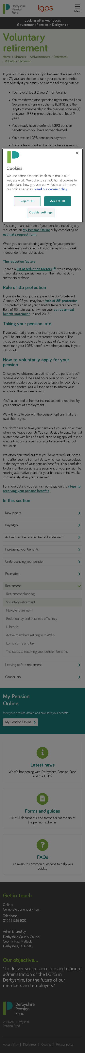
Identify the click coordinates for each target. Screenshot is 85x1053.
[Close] (77, 153)
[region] (42, 185)
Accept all (57, 201)
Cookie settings (41, 212)
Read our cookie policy (50, 189)
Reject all (27, 201)
